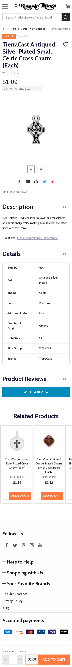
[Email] (27, 181)
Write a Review (10, 72)
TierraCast (22, 36)
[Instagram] (32, 545)
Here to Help (20, 562)
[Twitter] (44, 181)
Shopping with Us (25, 573)
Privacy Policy (12, 601)
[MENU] (5, 6)
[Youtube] (40, 545)
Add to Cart (54, 659)
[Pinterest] (52, 181)
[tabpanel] (17, 464)
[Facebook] (19, 181)
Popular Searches (15, 594)
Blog (5, 608)
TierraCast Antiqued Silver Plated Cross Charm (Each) (17, 463)
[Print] (36, 181)
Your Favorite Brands (28, 583)
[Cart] (68, 6)
